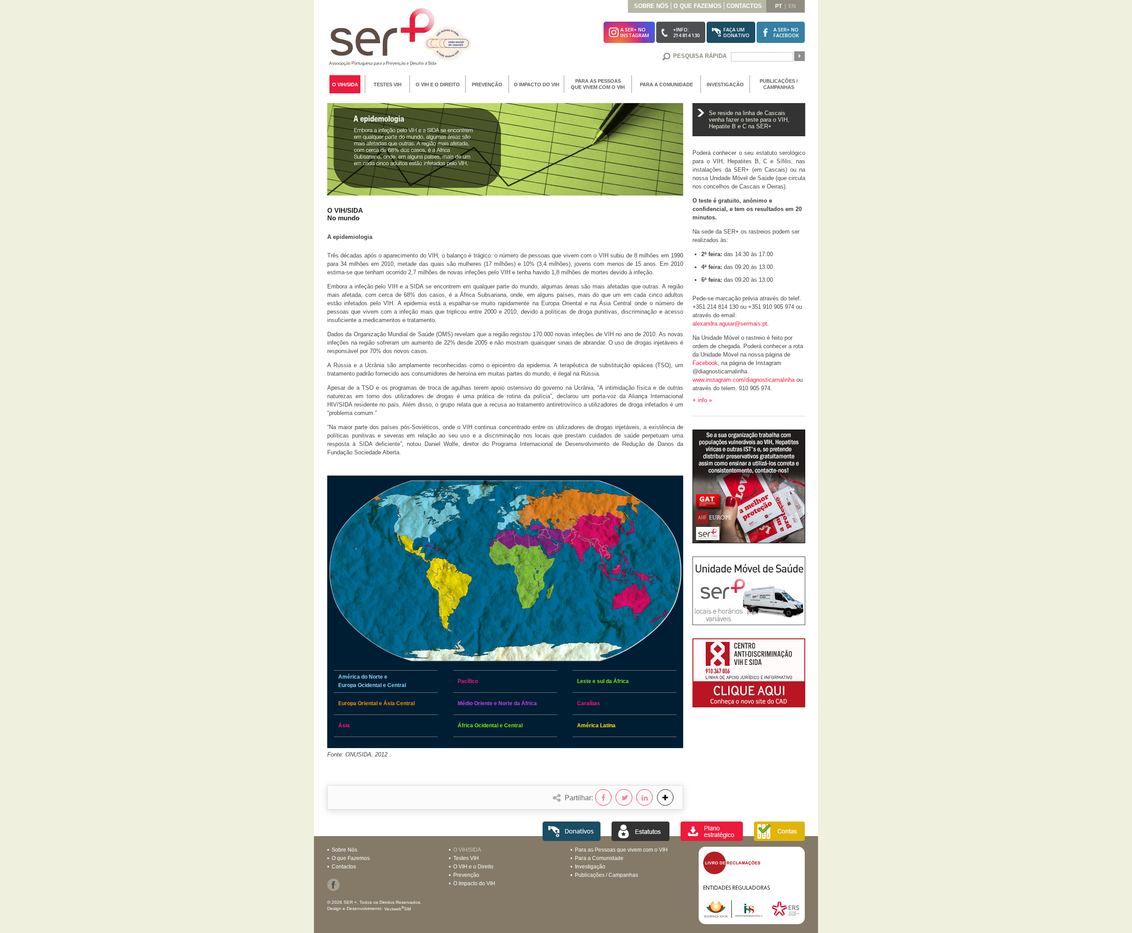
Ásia (344, 725)
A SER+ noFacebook (786, 32)
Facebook (705, 363)
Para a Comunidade (666, 84)
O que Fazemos (697, 6)
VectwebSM (397, 908)
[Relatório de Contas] (779, 838)
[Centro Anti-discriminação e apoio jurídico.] (748, 705)
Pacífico (468, 681)
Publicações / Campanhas (779, 84)
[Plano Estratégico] (712, 838)
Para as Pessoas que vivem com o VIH (598, 84)
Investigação (725, 84)
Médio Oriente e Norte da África (497, 703)
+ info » (702, 400)
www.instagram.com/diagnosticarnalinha (743, 379)
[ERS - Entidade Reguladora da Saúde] (785, 915)
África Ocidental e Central (490, 725)
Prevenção (487, 84)
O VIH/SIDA (345, 84)
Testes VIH (388, 84)
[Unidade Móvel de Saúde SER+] (748, 622)
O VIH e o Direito (438, 84)
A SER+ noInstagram (634, 32)
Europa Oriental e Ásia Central (376, 703)
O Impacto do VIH (536, 84)
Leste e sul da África (603, 681)
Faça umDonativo (736, 32)
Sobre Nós (651, 6)
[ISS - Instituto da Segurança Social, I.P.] (736, 915)
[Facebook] (333, 889)
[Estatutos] (640, 838)
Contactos (744, 6)
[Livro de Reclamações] (731, 872)
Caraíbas (588, 703)
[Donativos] (571, 838)
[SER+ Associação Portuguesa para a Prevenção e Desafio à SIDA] (399, 69)
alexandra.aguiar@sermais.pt (729, 323)
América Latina (596, 725)
